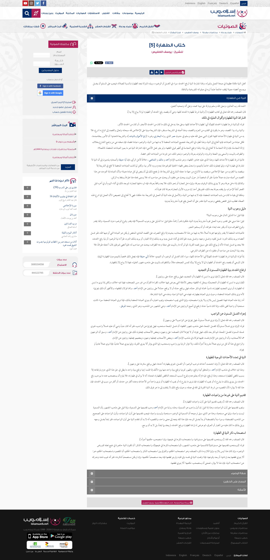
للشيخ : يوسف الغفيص (167, 51)
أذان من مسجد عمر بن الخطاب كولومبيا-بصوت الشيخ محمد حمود (57, 243)
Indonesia (190, 3)
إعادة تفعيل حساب (62, 112)
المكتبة (70, 13)
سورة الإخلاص (70, 205)
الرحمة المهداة (183, 523)
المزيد (68, 167)
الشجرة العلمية (78, 26)
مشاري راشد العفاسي (69, 236)
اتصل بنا (38, 551)
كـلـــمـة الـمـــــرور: (59, 62)
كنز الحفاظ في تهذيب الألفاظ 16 (63, 196)
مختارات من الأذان (210, 533)
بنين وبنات (47, 13)
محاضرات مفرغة (239, 533)
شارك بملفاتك (31, 26)
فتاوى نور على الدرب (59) (65, 187)
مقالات (116, 13)
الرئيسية (139, 13)
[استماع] (161, 72)
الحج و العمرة (184, 533)
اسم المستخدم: (59, 54)
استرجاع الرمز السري (61, 102)
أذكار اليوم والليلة (69, 233)
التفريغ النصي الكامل (173, 73)
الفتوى (105, 13)
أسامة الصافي (72, 227)
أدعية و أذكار (213, 538)
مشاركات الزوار (99, 523)
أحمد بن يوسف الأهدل (69, 218)
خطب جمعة (241, 538)
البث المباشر (54, 26)
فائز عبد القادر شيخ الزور (68, 200)
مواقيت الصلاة (127, 528)
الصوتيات (81, 13)
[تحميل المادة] (156, 72)
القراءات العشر (102, 26)
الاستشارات (93, 13)
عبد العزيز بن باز (71, 191)
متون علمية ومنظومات (207, 528)
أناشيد (216, 523)
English (201, 3)
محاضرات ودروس (239, 528)
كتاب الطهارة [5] (167, 45)
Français (212, 3)
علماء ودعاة (125, 26)
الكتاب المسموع (239, 543)
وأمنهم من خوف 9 (65, 133)
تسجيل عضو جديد (62, 107)
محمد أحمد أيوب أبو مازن (68, 209)
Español (234, 3)
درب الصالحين (70, 224)
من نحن (29, 551)
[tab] (167, 98)
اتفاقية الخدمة (50, 551)
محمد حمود (73, 249)
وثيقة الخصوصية (65, 551)
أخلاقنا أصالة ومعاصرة (63, 148)
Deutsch (223, 3)
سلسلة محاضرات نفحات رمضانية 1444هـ (54, 140)
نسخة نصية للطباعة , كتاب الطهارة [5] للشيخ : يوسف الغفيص (166, 503)
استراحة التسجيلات (209, 543)
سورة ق (73, 214)
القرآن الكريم (146, 26)
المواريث (59, 13)
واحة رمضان (185, 528)
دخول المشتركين (50, 70)
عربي (243, 3)
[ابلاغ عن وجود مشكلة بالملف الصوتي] (151, 72)
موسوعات (127, 13)
